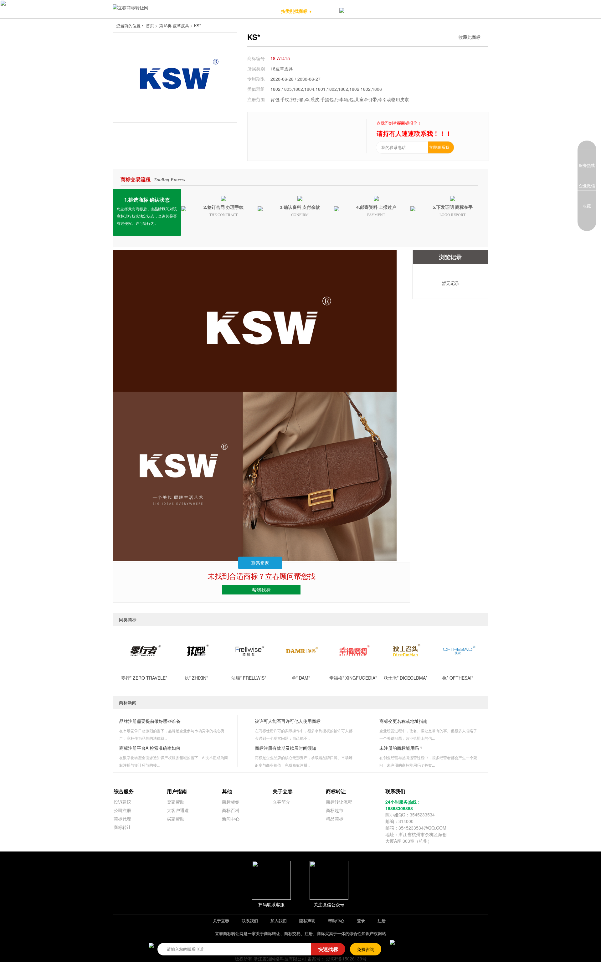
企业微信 (587, 185)
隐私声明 (307, 920)
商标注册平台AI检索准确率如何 (149, 748)
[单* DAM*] (301, 667)
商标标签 (230, 802)
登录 (361, 920)
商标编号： (258, 58)
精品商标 (330, 11)
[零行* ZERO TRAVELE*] (144, 667)
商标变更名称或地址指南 (403, 721)
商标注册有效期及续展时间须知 (285, 748)
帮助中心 (336, 920)
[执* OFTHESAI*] (458, 667)
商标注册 (389, 11)
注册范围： (258, 99)
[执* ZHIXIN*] (196, 667)
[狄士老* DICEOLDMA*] (405, 667)
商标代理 (122, 818)
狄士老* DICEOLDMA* (405, 678)
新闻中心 (230, 818)
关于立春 (221, 920)
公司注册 (122, 810)
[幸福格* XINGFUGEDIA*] (353, 667)
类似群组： (258, 89)
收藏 (587, 206)
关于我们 (470, 11)
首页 (150, 25)
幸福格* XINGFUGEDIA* (353, 678)
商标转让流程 (339, 802)
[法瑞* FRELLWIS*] (248, 667)
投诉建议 (122, 802)
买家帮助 (175, 818)
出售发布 (443, 11)
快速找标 (328, 949)
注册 (382, 920)
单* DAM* (301, 678)
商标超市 (362, 11)
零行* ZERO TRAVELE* (144, 678)
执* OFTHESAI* (457, 678)
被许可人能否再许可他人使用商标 (288, 721)
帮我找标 (261, 589)
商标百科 (230, 810)
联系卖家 (260, 563)
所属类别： (258, 68)
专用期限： (258, 78)
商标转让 (122, 827)
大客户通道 (178, 810)
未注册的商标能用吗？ (401, 748)
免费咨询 (365, 949)
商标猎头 (416, 11)
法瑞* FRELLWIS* (248, 678)
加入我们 (278, 920)
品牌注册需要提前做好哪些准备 (150, 721)
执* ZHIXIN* (196, 678)
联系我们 (250, 920)
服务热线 (587, 165)
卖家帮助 (175, 802)
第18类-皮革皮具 (174, 25)
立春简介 (281, 802)
